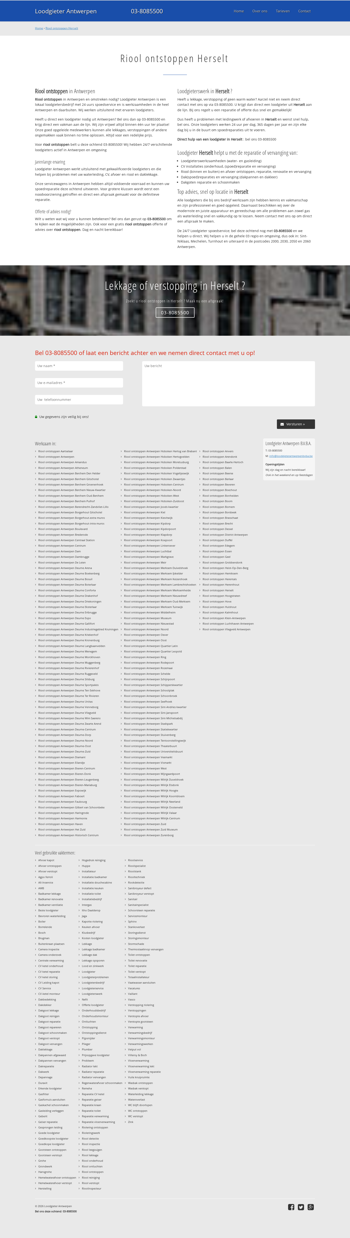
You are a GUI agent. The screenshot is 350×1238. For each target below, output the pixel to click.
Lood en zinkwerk (93, 966)
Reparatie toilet (91, 1110)
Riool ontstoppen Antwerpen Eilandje (61, 762)
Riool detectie (90, 1138)
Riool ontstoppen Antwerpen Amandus (62, 462)
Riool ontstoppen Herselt (61, 28)
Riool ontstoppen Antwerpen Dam (59, 551)
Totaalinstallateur (138, 977)
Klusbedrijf (88, 932)
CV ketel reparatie (49, 971)
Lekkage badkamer (93, 949)
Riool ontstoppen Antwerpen (56, 456)
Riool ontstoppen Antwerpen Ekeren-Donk (64, 774)
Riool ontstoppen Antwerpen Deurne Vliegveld (67, 712)
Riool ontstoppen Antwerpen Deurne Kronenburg (69, 640)
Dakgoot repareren (49, 1027)
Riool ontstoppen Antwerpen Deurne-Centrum (67, 729)
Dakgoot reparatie (49, 1021)
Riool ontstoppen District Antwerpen (225, 534)
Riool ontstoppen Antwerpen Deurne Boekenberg (69, 573)
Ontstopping (90, 1027)
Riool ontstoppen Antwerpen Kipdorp (147, 523)
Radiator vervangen (94, 1077)
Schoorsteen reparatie (141, 910)
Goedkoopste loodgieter (53, 1138)
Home (39, 28)
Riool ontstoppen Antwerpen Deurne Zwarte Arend (69, 723)
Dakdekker (44, 1005)
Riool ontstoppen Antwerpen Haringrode (63, 813)
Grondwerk (45, 1166)
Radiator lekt (90, 1066)
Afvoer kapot (46, 860)
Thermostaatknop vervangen (146, 949)
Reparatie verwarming (95, 1116)
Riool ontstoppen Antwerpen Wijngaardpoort (152, 774)
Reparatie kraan (91, 1105)
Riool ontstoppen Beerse (218, 473)
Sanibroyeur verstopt (141, 893)
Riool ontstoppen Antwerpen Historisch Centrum (68, 835)
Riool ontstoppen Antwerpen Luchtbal (147, 551)
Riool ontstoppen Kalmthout (220, 612)
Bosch (42, 932)
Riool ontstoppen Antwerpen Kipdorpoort (150, 529)
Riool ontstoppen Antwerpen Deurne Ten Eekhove (69, 690)
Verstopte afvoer (138, 1016)
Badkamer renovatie (50, 899)
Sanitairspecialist (138, 905)
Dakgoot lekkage (48, 1010)
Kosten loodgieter (93, 938)
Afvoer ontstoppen (50, 866)
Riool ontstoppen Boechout (220, 490)
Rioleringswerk (91, 1133)
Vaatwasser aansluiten (141, 982)
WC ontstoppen (137, 1110)
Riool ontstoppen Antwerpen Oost (145, 640)
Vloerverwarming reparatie (144, 1071)
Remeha (87, 1088)
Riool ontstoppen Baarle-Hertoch (223, 462)
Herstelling (44, 1188)
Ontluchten (89, 1021)
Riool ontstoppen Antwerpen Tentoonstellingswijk (155, 740)
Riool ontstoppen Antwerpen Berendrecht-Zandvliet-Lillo (73, 507)
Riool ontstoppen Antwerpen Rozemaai (148, 668)
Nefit (85, 999)
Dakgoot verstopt (49, 1038)
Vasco (131, 999)
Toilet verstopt (137, 971)
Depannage (45, 1077)
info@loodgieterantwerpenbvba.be (291, 456)
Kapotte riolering (92, 921)
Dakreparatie (46, 1066)
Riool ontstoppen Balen (217, 468)
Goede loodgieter (49, 1133)
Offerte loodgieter (93, 1005)
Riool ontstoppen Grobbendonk (222, 562)
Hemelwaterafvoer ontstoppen (57, 1177)
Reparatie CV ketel (93, 1094)
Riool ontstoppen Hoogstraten (221, 595)
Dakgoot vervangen (50, 1044)
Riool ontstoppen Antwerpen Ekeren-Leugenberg (68, 779)
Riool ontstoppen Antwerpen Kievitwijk (148, 517)
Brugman (44, 938)
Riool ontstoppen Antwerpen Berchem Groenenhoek (70, 484)
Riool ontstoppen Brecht (218, 523)
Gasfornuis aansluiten (51, 1099)
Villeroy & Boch (137, 1055)
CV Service (44, 988)
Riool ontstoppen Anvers (218, 451)
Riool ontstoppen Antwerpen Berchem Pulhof (66, 501)
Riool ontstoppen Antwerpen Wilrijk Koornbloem (154, 796)
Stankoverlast (136, 927)
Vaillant (132, 993)
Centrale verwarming (51, 960)
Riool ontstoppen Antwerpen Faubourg (62, 801)
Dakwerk (43, 1071)
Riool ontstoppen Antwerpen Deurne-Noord (65, 740)
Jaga (84, 916)
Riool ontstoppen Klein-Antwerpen (224, 618)
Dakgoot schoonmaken (52, 1032)
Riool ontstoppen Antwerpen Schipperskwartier (153, 685)
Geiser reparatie (48, 1122)
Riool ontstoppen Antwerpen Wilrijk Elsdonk (151, 785)
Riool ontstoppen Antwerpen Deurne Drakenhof (68, 595)
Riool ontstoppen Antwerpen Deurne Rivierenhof (68, 668)
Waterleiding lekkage (141, 1094)
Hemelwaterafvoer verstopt (55, 1183)
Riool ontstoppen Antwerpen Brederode (63, 534)
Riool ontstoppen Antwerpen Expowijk (62, 790)
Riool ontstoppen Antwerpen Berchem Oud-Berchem (71, 495)
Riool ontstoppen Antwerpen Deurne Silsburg (66, 679)
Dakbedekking (47, 999)
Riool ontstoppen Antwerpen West (145, 768)
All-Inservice (45, 882)
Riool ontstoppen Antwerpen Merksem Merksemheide (157, 590)
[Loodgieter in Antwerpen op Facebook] (291, 1207)
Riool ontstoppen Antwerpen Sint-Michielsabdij (153, 718)
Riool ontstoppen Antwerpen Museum (147, 618)
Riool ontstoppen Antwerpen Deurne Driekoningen (69, 601)
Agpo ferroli (45, 877)
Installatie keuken (93, 888)
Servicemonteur (137, 916)
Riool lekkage (90, 1155)
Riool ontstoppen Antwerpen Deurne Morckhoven (69, 657)
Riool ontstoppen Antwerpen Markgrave (149, 556)
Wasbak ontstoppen (140, 1083)
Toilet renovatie (137, 960)
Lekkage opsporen (93, 960)
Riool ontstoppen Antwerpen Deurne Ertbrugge (67, 612)
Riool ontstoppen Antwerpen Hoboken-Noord (152, 490)
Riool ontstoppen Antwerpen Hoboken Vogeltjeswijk (156, 473)
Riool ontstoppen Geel (216, 556)
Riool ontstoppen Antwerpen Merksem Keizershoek (155, 579)
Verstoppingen (137, 1010)
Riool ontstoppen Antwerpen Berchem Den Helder (69, 473)
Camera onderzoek (49, 954)
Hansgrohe (45, 1172)
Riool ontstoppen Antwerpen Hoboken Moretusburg (156, 462)
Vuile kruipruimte (139, 1077)
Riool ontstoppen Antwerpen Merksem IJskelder (153, 573)
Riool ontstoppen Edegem (219, 545)
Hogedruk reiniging (93, 860)
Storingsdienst (137, 932)
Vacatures (134, 988)
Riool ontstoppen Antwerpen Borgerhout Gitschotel (70, 512)
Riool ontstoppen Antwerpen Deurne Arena (65, 568)
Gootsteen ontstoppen (52, 1149)
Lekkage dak (89, 954)
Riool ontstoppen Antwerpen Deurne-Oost (64, 746)
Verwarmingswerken (140, 1044)
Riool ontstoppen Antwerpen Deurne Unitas (65, 701)
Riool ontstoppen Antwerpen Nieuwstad (149, 623)
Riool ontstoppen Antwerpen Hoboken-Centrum (154, 484)
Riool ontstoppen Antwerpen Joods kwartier (151, 507)
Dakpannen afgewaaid (52, 1055)
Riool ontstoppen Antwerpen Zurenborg (149, 835)
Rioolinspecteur (91, 1188)
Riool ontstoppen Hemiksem (220, 573)
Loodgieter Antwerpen (66, 11)
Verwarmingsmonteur (141, 1038)
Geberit (42, 1116)
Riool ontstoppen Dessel (218, 529)
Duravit (42, 1083)
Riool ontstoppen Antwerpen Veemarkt (148, 757)
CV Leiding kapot (48, 982)
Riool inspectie (91, 1144)
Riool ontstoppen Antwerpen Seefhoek (148, 701)
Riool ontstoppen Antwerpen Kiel (144, 512)
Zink (130, 1122)
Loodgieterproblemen (95, 977)
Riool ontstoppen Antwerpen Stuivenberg (149, 735)
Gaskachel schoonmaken (53, 1105)
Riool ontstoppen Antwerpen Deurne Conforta (67, 590)
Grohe (42, 1160)
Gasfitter (43, 1094)
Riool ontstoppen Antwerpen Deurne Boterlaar (67, 584)
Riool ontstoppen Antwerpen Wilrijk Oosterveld (153, 807)
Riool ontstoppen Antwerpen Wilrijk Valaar (150, 813)
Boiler (41, 921)
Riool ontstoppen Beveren (219, 484)
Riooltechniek (136, 877)
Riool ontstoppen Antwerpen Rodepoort (149, 662)
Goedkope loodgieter (51, 1144)
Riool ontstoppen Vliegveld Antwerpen (226, 629)
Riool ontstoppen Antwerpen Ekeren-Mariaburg (67, 785)
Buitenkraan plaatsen (51, 944)
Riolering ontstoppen (95, 1127)
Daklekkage (45, 1049)
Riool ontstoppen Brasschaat (220, 517)
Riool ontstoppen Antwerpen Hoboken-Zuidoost (154, 501)
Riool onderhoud (92, 1160)
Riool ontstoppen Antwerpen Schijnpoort (149, 679)
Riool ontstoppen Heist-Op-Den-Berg (225, 568)
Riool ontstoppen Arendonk (220, 456)
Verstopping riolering (141, 1005)
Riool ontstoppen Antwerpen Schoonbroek (150, 696)
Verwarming (135, 1027)
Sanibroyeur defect (139, 888)
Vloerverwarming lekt (141, 1066)
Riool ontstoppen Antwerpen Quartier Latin (151, 646)
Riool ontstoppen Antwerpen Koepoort (148, 540)
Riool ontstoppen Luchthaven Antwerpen (228, 623)
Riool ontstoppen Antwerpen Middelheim (149, 612)
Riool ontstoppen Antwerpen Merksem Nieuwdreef (155, 595)
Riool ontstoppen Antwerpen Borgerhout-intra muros (71, 523)
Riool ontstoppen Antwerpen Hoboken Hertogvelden (157, 456)
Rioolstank (134, 871)
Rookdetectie (136, 882)
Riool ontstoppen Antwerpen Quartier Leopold (153, 651)
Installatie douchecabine (97, 882)
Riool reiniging (91, 1177)
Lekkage (87, 944)
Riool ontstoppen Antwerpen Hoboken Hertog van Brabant (160, 451)
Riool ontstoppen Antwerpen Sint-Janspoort (151, 712)
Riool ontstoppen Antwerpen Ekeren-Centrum (66, 768)
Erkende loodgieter (50, 1088)
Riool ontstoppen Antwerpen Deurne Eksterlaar (67, 607)
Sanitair (132, 899)
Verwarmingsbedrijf (140, 1032)
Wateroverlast (136, 1099)
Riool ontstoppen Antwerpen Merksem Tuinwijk (153, 607)
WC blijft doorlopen (140, 1105)
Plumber (87, 1049)
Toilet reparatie (137, 966)
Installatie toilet (91, 893)
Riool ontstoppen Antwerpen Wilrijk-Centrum (152, 818)
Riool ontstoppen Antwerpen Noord (146, 629)
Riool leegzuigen (92, 1149)
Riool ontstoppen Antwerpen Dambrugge (63, 556)
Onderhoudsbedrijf (94, 1010)
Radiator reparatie (93, 1071)
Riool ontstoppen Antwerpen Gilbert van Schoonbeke (71, 807)
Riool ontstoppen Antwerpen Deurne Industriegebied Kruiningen (78, 629)
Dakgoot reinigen (49, 1016)
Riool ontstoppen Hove (217, 601)
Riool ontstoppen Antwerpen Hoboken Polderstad (155, 468)
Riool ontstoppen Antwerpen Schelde (147, 673)
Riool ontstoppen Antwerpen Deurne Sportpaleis (68, 685)
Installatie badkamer (94, 877)
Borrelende (45, 927)
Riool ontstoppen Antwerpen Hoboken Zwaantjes (154, 479)
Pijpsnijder (88, 1038)
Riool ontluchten (92, 1166)
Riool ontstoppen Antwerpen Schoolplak (149, 690)
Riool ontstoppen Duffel (217, 540)
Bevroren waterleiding (51, 916)
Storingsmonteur (138, 938)
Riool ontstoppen (93, 1172)
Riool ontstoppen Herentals (220, 579)
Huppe (86, 866)
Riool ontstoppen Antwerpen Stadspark (148, 723)
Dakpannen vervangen (52, 1060)
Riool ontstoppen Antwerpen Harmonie (62, 818)
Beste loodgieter (48, 910)
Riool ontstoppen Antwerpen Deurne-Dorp (64, 735)
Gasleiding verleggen (51, 1110)
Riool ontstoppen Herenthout (221, 584)
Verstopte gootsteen (140, 1021)
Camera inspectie (48, 949)
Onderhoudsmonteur (95, 1016)
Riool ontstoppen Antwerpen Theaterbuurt (150, 746)
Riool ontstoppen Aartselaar (55, 451)
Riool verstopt (90, 1183)
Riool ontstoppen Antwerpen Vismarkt (147, 762)
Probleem (88, 1060)
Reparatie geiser (91, 1099)
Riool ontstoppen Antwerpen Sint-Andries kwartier (155, 707)
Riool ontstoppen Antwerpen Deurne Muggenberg (69, 662)
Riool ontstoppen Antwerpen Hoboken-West (151, 495)
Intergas (87, 905)
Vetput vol (134, 1049)
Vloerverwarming (138, 1060)
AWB (41, 888)
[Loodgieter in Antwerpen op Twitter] (301, 1207)
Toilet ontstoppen (139, 954)
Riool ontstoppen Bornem (219, 507)
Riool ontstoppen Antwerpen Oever (146, 634)
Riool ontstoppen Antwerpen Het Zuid (61, 829)
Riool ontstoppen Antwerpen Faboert (61, 796)
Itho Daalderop (91, 910)
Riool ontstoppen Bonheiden (221, 495)
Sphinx (132, 921)
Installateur (89, 871)
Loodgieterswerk (92, 993)
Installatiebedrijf (92, 899)
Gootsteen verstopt (50, 1155)
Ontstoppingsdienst (94, 1032)
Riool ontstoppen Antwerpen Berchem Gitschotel (68, 479)
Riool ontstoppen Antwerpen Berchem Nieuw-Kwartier (71, 490)
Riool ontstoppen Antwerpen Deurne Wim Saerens (69, 718)
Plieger (86, 1044)
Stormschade (136, 944)
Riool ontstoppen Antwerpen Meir (145, 562)
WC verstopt (135, 1116)
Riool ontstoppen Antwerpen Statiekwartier (151, 729)
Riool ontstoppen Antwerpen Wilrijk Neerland (152, 801)
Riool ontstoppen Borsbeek (219, 512)
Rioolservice (135, 860)
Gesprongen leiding (50, 1127)
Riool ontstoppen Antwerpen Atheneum (63, 468)
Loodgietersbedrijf (93, 982)
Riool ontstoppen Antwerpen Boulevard (63, 529)
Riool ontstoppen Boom (217, 501)
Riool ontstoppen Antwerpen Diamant (61, 757)
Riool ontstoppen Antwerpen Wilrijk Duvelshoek (154, 779)
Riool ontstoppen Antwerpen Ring (145, 657)
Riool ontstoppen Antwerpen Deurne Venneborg (68, 707)
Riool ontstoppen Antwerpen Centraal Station (66, 540)
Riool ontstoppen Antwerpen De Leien (62, 562)
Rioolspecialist (137, 866)
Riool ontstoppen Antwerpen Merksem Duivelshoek (156, 568)
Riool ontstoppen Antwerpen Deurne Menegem (67, 651)
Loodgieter (88, 971)
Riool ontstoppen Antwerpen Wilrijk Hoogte (151, 790)
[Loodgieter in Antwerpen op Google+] (311, 1207)
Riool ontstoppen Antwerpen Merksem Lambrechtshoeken (160, 584)
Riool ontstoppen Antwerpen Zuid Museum (151, 829)
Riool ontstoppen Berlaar (218, 479)
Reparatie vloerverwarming (98, 1122)
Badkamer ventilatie (50, 905)
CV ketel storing (48, 977)
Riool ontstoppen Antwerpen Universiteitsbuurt (153, 751)
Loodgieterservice (93, 988)
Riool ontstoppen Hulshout (219, 607)
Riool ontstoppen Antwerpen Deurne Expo (64, 618)
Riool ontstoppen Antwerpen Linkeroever (149, 545)
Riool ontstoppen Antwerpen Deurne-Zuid (64, 751)
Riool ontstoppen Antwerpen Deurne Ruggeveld (68, 673)
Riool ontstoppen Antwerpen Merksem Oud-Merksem (157, 601)
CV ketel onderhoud (50, 966)
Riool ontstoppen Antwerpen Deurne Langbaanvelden (71, 646)
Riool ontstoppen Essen (217, 551)
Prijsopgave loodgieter (96, 1055)
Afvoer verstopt (47, 871)
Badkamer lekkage (49, 893)
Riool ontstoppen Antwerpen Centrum (62, 545)
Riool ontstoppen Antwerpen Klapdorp (148, 534)
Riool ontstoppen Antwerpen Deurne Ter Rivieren (68, 696)
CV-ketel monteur (49, 993)
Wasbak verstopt (138, 1088)
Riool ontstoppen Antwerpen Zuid (145, 824)
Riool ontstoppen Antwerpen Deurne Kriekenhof (68, 634)
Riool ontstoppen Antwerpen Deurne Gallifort (66, 623)
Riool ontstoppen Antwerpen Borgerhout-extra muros (71, 517)
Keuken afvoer (91, 927)
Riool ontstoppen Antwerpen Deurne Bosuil (65, 579)
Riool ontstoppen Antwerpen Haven (60, 824)
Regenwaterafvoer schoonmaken (102, 1083)
